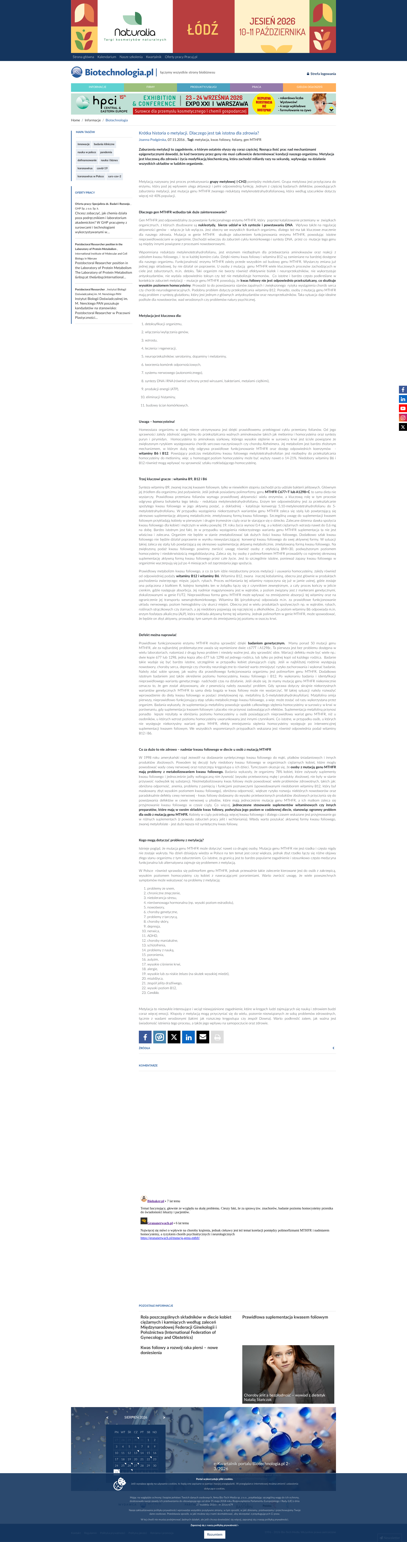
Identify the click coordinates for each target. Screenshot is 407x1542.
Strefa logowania (323, 74)
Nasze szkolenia (131, 57)
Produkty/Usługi (203, 87)
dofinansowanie (87, 160)
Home (75, 120)
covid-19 (102, 168)
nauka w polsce (87, 152)
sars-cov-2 (114, 176)
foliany (237, 139)
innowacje (84, 144)
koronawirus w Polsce (91, 176)
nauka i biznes (109, 160)
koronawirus (85, 168)
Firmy (150, 87)
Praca (256, 87)
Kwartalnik (154, 57)
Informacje (97, 87)
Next (162, 1417)
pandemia (106, 152)
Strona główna (83, 57)
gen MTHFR (252, 139)
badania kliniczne (104, 144)
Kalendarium (107, 57)
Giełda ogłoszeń (309, 87)
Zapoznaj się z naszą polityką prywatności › (215, 1525)
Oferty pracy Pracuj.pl (181, 57)
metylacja (202, 139)
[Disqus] (237, 1132)
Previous (109, 1417)
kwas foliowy (220, 139)
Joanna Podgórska (152, 139)
